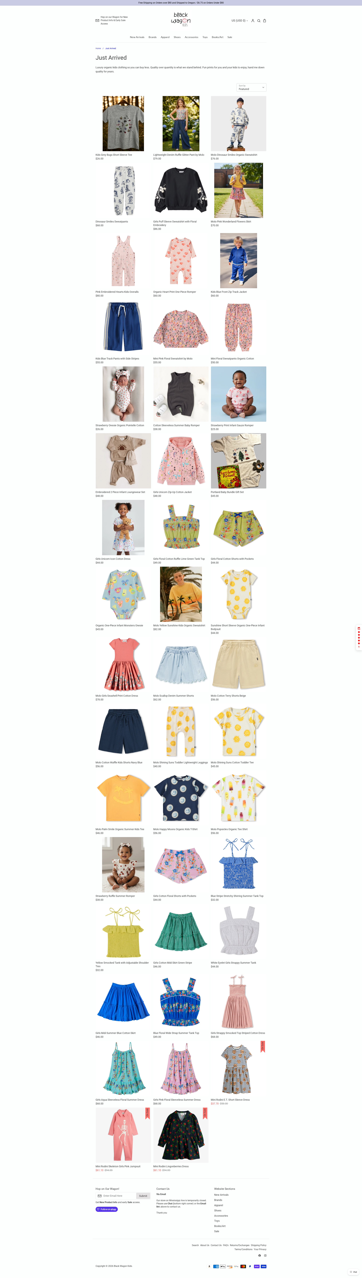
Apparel (165, 37)
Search (195, 1245)
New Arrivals (137, 37)
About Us (204, 1245)
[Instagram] (265, 1255)
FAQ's (226, 1245)
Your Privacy (260, 1249)
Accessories (191, 37)
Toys (205, 37)
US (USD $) (238, 20)
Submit (143, 1195)
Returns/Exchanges (239, 1245)
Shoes (177, 37)
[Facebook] (259, 1255)
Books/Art (217, 37)
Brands (153, 37)
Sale (230, 37)
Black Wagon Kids (123, 1266)
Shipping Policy (258, 1245)
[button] (359, 637)
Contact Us (216, 1245)
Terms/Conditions (243, 1249)
